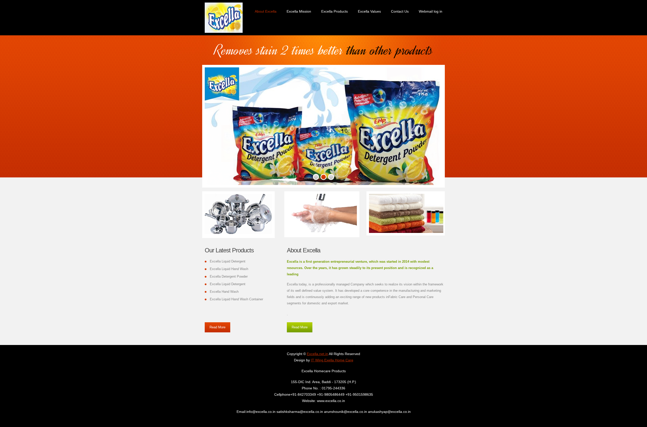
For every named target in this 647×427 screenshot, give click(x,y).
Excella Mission (299, 11)
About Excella (265, 11)
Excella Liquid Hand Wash (229, 269)
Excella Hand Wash (224, 291)
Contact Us (400, 11)
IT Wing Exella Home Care (332, 360)
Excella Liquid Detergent (227, 261)
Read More (217, 327)
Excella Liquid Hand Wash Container (236, 299)
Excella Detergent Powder (229, 276)
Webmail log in (430, 11)
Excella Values (369, 11)
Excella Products (334, 11)
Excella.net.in (317, 354)
